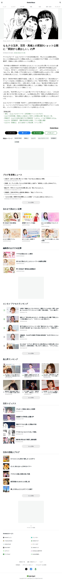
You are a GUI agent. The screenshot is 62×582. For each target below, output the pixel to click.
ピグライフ (7, 551)
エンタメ (13, 6)
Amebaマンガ (36, 547)
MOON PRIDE (18, 138)
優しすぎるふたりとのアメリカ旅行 (21, 489)
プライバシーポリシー (28, 565)
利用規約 (18, 565)
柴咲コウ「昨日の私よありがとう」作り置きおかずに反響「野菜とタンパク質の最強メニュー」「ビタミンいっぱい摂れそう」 (39, 318)
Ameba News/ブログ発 (19, 53)
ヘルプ (40, 562)
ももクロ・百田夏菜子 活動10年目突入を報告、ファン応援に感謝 (24, 120)
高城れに (26, 138)
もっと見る (31, 202)
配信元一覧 (22, 562)
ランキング (57, 6)
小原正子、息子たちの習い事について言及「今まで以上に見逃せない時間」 (25, 179)
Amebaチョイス (8, 537)
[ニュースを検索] (60, 2)
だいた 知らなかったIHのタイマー (21, 466)
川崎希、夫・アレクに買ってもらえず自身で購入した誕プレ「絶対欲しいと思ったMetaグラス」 (30, 183)
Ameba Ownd (8, 544)
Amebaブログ (36, 540)
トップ (4, 6)
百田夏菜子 (53, 138)
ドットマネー (35, 537)
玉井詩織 (17, 142)
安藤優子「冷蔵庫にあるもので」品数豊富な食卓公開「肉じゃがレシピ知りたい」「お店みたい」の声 (31, 376)
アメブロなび (7, 554)
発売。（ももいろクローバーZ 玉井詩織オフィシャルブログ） (24, 114)
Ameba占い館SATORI (37, 551)
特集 (31, 6)
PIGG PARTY (7, 547)
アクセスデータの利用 (41, 565)
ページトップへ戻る (31, 527)
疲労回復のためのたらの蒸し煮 (20, 481)
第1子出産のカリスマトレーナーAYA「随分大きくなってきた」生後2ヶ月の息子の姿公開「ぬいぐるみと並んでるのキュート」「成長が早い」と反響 (39, 328)
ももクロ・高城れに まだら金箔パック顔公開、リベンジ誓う (23, 122)
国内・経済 (48, 6)
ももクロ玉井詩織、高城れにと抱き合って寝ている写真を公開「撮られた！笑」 (28, 116)
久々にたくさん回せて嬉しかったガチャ (23, 459)
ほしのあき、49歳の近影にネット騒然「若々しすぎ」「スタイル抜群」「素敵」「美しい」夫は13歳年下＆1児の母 (51, 376)
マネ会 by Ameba (8, 540)
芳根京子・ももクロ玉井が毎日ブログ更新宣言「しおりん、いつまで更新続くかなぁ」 (30, 118)
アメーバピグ (35, 544)
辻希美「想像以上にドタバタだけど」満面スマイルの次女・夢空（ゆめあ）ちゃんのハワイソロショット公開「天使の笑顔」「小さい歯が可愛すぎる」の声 (39, 310)
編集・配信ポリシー (32, 562)
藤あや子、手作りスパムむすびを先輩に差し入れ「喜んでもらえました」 (24, 188)
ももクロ (33, 138)
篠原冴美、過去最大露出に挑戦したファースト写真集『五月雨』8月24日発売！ (12, 393)
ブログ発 (22, 6)
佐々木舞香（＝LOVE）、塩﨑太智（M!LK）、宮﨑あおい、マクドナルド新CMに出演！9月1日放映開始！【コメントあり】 (31, 393)
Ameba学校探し (36, 554)
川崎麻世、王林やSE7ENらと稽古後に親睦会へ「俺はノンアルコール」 (23, 192)
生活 (40, 6)
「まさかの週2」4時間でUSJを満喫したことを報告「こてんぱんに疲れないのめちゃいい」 (29, 197)
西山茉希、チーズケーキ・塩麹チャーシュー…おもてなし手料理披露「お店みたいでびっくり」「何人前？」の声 (51, 393)
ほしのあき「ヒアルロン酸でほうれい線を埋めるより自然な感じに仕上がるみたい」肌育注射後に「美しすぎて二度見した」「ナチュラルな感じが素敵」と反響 (39, 345)
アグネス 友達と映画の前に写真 (20, 474)
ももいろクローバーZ (43, 138)
